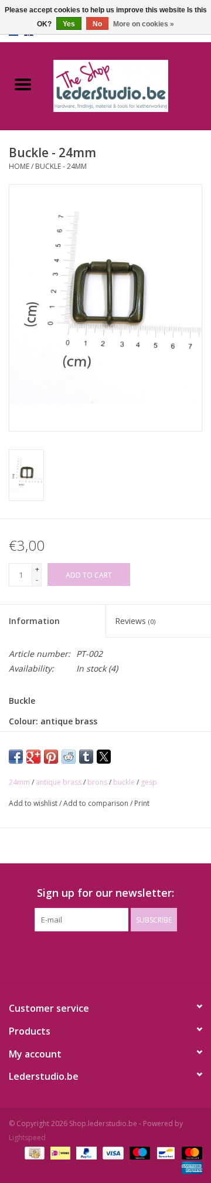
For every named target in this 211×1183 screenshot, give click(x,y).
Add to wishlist (34, 803)
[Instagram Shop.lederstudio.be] (116, 955)
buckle (124, 782)
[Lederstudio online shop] (128, 84)
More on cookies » (143, 24)
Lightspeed (27, 1138)
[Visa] (111, 1152)
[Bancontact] (165, 1152)
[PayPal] (85, 1152)
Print (141, 803)
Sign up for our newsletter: (105, 893)
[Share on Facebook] (16, 757)
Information (34, 620)
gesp (149, 782)
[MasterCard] (190, 1152)
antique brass (58, 782)
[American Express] (190, 1167)
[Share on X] (104, 757)
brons (97, 782)
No (97, 24)
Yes (69, 24)
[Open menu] (23, 84)
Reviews (135, 620)
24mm (19, 782)
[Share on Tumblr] (86, 757)
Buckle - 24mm (61, 166)
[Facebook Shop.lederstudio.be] (95, 955)
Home (19, 166)
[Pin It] (51, 757)
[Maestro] (138, 1152)
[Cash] (33, 1152)
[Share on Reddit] (69, 757)
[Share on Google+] (33, 757)
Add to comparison (96, 803)
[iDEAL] (59, 1152)
